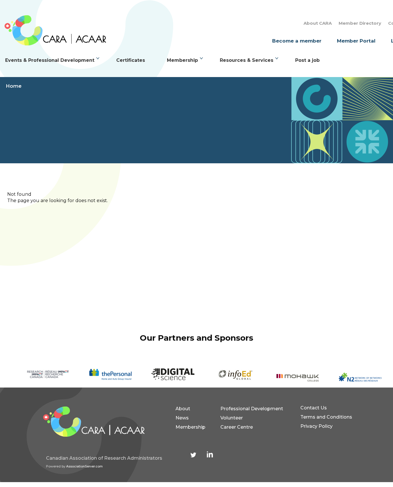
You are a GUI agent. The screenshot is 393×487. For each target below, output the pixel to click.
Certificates (130, 60)
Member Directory (360, 23)
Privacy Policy (316, 426)
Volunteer (231, 418)
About (182, 408)
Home (14, 86)
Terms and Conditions (326, 417)
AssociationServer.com (84, 466)
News (182, 418)
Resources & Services (246, 60)
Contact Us (313, 408)
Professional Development (251, 408)
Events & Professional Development (49, 60)
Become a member (296, 41)
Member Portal (356, 41)
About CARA (318, 23)
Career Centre (236, 427)
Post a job (307, 60)
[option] (40, 374)
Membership (182, 60)
